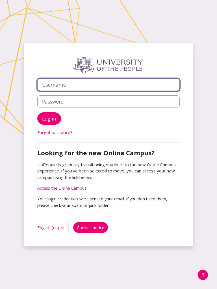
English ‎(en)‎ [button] (48, 227)
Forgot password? (54, 132)
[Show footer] (203, 275)
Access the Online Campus (61, 188)
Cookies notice (90, 227)
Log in (49, 118)
